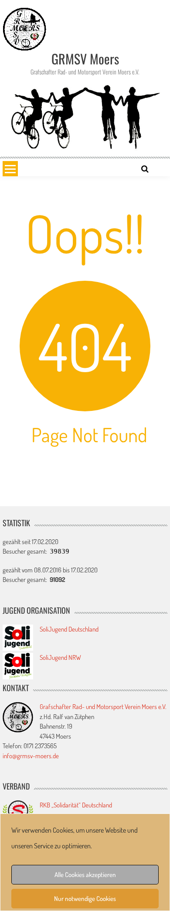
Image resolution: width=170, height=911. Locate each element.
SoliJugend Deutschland (69, 629)
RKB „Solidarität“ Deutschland (76, 805)
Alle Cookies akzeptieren (85, 875)
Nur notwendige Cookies (85, 898)
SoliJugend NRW (60, 657)
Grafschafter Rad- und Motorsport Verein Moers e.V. (103, 707)
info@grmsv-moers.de (31, 756)
